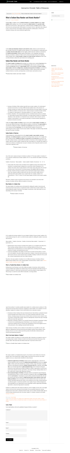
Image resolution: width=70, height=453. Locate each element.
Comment (8, 409)
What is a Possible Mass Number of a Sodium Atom (24, 399)
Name (7, 422)
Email (7, 428)
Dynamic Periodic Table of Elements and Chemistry (14, 1)
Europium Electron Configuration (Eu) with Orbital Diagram (57, 78)
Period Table (13, 397)
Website (7, 433)
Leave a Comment (14, 19)
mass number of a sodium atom (17, 398)
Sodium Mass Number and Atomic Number (32, 398)
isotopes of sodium (10, 393)
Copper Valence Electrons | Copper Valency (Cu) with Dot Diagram (57, 69)
